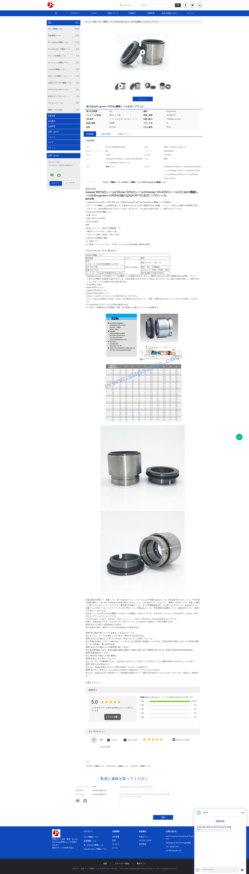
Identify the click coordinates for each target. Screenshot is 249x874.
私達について (113, 13)
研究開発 (142, 844)
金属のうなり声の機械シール (63, 83)
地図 (105, 864)
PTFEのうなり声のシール (63, 90)
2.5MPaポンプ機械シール (140, 766)
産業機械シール (63, 36)
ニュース (51, 137)
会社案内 (51, 121)
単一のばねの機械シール (63, 42)
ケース (50, 142)
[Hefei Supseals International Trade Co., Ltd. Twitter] (192, 5)
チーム (115, 848)
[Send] (242, 870)
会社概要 (115, 837)
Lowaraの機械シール (63, 69)
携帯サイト (141, 864)
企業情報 (51, 116)
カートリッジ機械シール (63, 63)
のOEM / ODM (145, 840)
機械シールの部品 (63, 110)
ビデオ (94, 13)
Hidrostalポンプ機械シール (117, 766)
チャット (190, 13)
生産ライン (143, 837)
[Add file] (197, 870)
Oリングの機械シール (63, 56)
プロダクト (75, 13)
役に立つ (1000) (183, 740)
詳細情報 (90, 134)
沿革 (114, 840)
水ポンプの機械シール (63, 76)
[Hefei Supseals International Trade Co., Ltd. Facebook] (185, 5)
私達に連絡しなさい (170, 13)
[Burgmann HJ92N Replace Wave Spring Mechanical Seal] (143, 52)
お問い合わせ (53, 132)
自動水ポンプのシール (63, 96)
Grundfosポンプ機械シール (63, 49)
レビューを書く (112, 717)
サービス (115, 844)
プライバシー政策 (122, 864)
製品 (63, 23)
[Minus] (242, 812)
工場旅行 (132, 13)
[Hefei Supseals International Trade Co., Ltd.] (52, 175)
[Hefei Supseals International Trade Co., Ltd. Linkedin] (199, 5)
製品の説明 (105, 134)
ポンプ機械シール (63, 29)
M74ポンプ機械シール (95, 766)
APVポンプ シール (63, 103)
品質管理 (150, 13)
